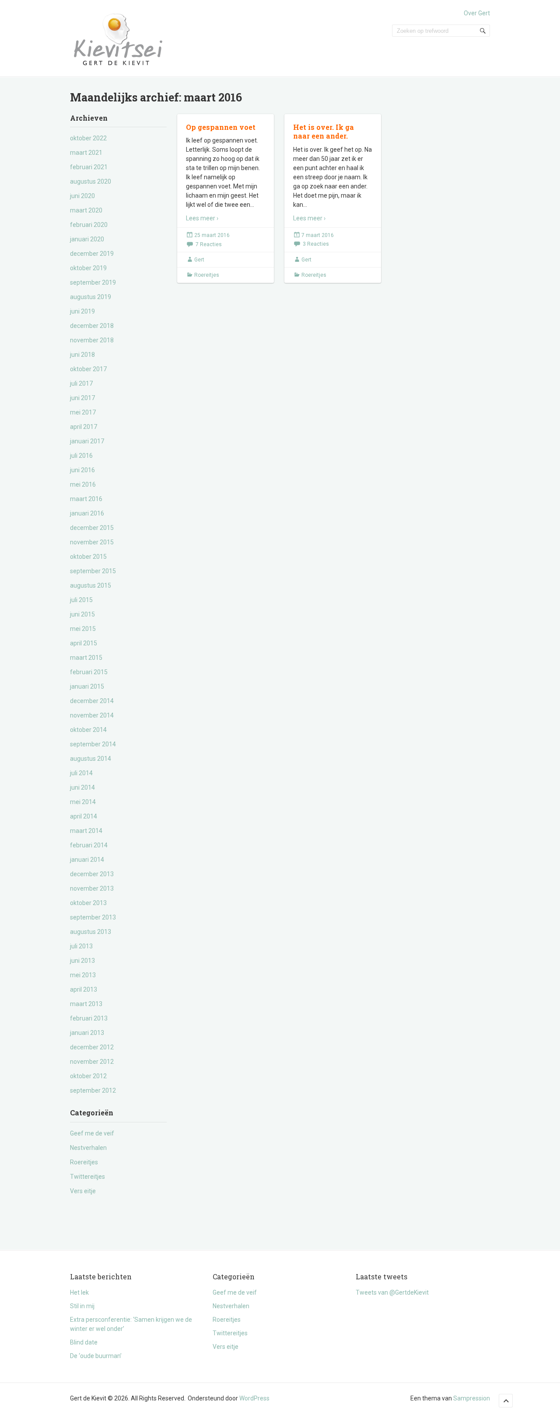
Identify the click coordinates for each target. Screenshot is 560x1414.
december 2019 (92, 253)
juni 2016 (82, 470)
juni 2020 (82, 195)
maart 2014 (86, 830)
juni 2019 (82, 311)
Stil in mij (82, 1306)
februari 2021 (89, 167)
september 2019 (93, 282)
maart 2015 (86, 657)
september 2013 (93, 917)
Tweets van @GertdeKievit (392, 1292)
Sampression (471, 1398)
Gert (199, 260)
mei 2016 (83, 484)
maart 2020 (86, 210)
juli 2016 (81, 455)
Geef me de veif (92, 1133)
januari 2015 (87, 686)
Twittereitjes (87, 1176)
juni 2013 (82, 960)
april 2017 (83, 426)
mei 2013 (83, 975)
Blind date (84, 1342)
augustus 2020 (90, 181)
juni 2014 (82, 787)
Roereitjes (84, 1162)
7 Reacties (209, 244)
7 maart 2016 (317, 235)
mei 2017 (83, 412)
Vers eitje (83, 1191)
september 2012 (93, 1090)
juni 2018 (82, 354)
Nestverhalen (88, 1147)
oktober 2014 (88, 729)
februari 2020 (89, 224)
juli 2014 (81, 773)
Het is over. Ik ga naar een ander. (323, 131)
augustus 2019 (90, 296)
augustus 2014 (90, 758)
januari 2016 (87, 513)
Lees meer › (202, 218)
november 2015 (92, 542)
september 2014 (93, 744)
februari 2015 (89, 672)
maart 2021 (86, 152)
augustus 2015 (90, 585)
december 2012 (92, 1047)
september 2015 (93, 571)
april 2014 (83, 816)
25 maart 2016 (212, 235)
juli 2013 (81, 946)
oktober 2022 (88, 138)
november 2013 (92, 888)
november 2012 (92, 1061)
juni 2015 (82, 614)
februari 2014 (89, 845)
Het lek (79, 1292)
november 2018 (92, 340)
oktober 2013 (88, 902)
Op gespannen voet (221, 127)
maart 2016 (86, 498)
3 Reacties (316, 244)
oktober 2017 (88, 369)
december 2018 (92, 325)
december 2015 (92, 527)
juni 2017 (82, 397)
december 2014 (92, 700)
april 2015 (83, 643)
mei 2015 (83, 628)
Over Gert (477, 13)
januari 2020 (87, 239)
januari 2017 (87, 441)
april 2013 (83, 989)
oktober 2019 (88, 268)
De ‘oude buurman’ (96, 1355)
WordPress (254, 1398)
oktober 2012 (88, 1076)
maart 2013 (86, 1003)
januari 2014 (87, 859)
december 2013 (92, 874)
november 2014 (92, 715)
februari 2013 (89, 1018)
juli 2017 (81, 383)
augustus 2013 (90, 931)
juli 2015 (81, 599)
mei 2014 (83, 801)
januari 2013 (87, 1032)
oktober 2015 (88, 556)
